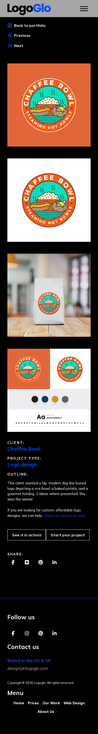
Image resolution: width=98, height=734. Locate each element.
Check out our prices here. (65, 515)
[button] (84, 8)
